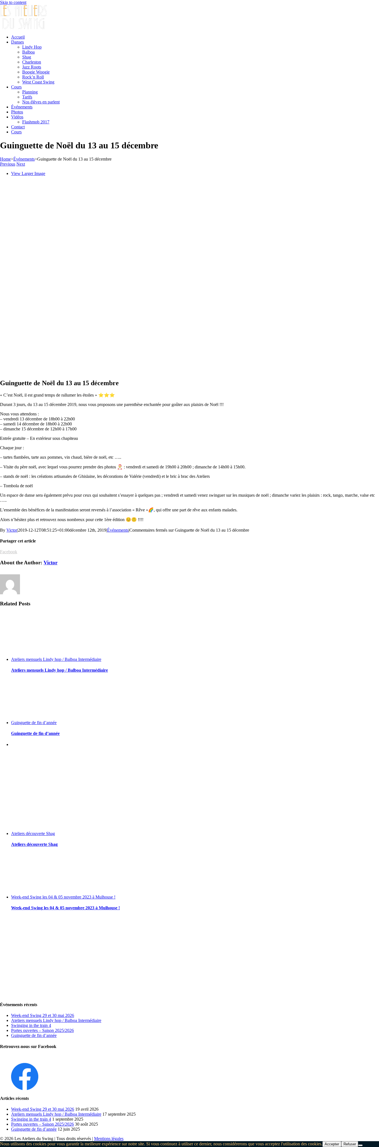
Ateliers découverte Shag (33, 833)
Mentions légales (108, 1138)
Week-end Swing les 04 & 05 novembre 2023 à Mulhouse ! (63, 897)
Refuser (349, 1144)
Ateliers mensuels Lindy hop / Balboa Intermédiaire (56, 659)
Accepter (332, 1144)
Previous (7, 164)
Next (20, 164)
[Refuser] (360, 1145)
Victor (11, 530)
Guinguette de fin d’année (34, 722)
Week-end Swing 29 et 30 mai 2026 (42, 1015)
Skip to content (13, 2)
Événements (117, 530)
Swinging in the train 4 (31, 1025)
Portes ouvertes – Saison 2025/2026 (42, 1030)
